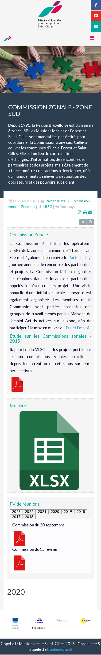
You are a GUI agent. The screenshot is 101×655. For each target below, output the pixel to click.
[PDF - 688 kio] (19, 562)
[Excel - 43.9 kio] (49, 450)
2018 (81, 511)
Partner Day (79, 257)
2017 (16, 516)
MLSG (47, 207)
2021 (42, 511)
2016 (29, 516)
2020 (55, 511)
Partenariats (55, 201)
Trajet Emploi (77, 327)
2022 (29, 511)
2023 (16, 511)
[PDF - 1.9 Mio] (17, 383)
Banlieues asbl (59, 649)
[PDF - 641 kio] (19, 538)
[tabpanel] (50, 546)
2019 (68, 511)
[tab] (16, 511)
